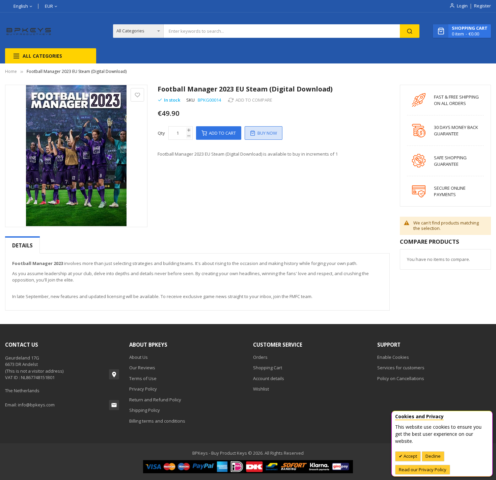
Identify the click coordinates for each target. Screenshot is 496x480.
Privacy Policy (143, 389)
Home (11, 71)
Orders (260, 357)
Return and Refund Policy (155, 400)
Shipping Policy (144, 410)
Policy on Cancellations (400, 378)
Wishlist (261, 389)
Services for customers (400, 368)
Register (482, 6)
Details (22, 245)
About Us (138, 357)
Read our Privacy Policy (422, 469)
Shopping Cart (267, 368)
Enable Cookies (393, 357)
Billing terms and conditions (157, 421)
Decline (433, 456)
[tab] (22, 245)
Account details (268, 378)
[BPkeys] (29, 31)
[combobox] (282, 31)
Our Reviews (142, 368)
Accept (410, 456)
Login (462, 6)
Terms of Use (143, 378)
